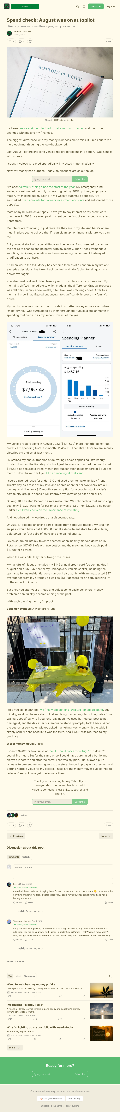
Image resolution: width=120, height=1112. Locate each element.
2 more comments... (16, 961)
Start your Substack (52, 1098)
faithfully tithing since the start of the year (47, 187)
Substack (45, 1105)
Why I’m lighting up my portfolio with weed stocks (40, 1027)
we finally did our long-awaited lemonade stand (71, 709)
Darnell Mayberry (22, 32)
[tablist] (19, 857)
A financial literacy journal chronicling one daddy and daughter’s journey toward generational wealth (43, 1010)
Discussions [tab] (29, 976)
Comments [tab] (13, 857)
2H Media (58, 120)
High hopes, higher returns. (21, 1031)
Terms (69, 1091)
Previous (18, 835)
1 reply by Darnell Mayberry (30, 911)
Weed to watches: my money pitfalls (31, 984)
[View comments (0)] (35, 1039)
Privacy (60, 1091)
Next (104, 835)
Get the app (74, 1098)
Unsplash (70, 120)
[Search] (77, 6)
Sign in (111, 6)
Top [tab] (10, 976)
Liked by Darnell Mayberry (27, 887)
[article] (60, 990)
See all (12, 1047)
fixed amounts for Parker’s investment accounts (53, 200)
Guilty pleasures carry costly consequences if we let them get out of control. (45, 988)
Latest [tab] (18, 976)
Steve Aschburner (22, 921)
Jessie (16, 883)
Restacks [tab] (26, 857)
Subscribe (95, 6)
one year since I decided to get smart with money (51, 128)
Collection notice (81, 1091)
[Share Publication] (84, 6)
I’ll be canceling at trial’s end (65, 473)
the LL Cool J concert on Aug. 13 (70, 751)
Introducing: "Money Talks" (25, 1004)
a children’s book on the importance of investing (47, 510)
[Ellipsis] (111, 883)
